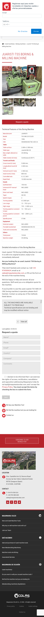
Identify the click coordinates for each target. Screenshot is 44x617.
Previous (4, 68)
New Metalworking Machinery (11, 547)
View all (24, 322)
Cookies (21, 606)
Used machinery (9, 44)
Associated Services (8, 557)
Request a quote (22, 122)
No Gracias (22, 31)
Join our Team (6, 530)
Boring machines (20, 44)
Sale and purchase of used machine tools (15, 543)
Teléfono (5, 21)
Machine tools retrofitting (10, 552)
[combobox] (6, 24)
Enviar (36, 31)
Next (9, 68)
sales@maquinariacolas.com (13, 273)
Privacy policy (11, 606)
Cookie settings (32, 606)
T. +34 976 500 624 (12, 492)
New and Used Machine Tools (11, 521)
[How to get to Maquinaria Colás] (19, 453)
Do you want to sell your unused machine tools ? (17, 574)
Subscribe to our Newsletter (22, 441)
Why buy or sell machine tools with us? (14, 525)
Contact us (10, 415)
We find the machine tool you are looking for (21, 410)
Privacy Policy (7, 387)
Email (4, 13)
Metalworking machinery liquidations (13, 584)
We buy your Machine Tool (15, 405)
